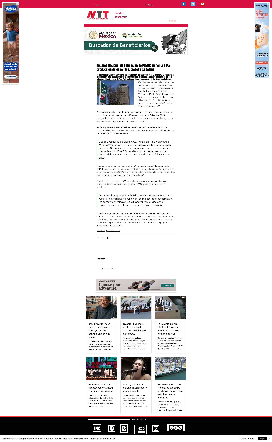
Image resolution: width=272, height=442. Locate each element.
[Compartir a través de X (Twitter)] (103, 238)
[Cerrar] (269, 438)
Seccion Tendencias (113, 231)
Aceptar (262, 439)
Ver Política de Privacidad (107, 439)
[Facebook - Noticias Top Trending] (183, 4)
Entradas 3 (101, 231)
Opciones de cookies (248, 439)
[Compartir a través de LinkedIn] (108, 238)
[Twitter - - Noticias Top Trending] (193, 4)
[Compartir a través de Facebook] (98, 238)
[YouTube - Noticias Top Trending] (203, 4)
